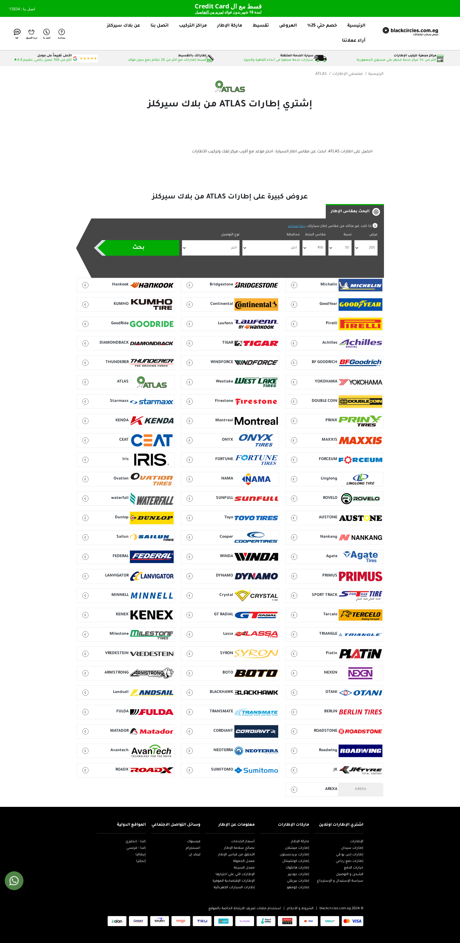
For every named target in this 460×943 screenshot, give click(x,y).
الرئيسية (356, 25)
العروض (288, 25)
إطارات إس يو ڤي (349, 855)
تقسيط (261, 25)
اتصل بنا (160, 25)
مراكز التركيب (193, 25)
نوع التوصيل (230, 235)
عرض (373, 235)
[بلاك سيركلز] (404, 33)
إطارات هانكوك (297, 868)
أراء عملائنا (353, 40)
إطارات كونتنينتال (295, 861)
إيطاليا (140, 855)
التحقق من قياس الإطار (236, 855)
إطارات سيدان (352, 848)
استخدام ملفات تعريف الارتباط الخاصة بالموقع (244, 908)
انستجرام (193, 848)
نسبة (348, 235)
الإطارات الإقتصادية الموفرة (233, 881)
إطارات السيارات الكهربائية (234, 887)
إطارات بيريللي (298, 881)
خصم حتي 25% (322, 25)
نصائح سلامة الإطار (239, 848)
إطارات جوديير (298, 874)
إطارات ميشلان (297, 848)
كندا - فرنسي (136, 848)
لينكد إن (194, 855)
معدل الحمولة (244, 861)
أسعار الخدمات (243, 841)
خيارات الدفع (353, 868)
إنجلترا (141, 861)
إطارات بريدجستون (294, 855)
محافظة (293, 235)
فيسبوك (193, 841)
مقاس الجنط (315, 235)
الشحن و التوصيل (349, 874)
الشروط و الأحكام (300, 908)
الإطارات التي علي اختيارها (235, 874)
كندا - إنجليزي (135, 841)
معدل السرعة (244, 868)
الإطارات (356, 841)
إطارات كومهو (298, 887)
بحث (138, 248)
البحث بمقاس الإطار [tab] (350, 211)
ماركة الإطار (229, 25)
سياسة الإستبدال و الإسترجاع (340, 881)
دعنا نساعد (296, 226)
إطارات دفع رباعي (349, 861)
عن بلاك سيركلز (123, 25)
